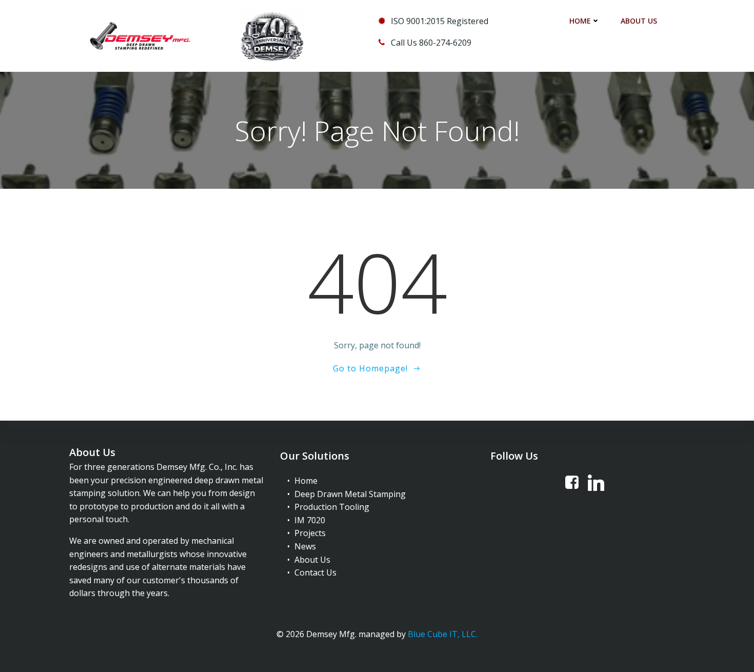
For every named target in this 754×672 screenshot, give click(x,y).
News (305, 546)
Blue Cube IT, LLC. (443, 634)
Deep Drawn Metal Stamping (350, 494)
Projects (310, 533)
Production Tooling (331, 506)
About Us (639, 21)
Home (580, 21)
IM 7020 (309, 520)
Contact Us (315, 572)
